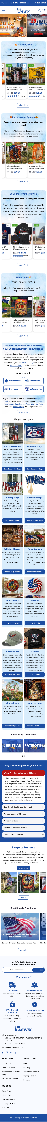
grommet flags (37, 404)
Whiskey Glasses (12, 549)
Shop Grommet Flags (35, 469)
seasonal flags (28, 362)
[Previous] (3, 746)
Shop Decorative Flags (12, 469)
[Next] (43, 746)
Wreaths (34, 600)
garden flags (14, 404)
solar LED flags (18, 407)
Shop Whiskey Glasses (12, 572)
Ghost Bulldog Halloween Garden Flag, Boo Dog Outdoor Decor (8, 323)
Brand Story (6, 1091)
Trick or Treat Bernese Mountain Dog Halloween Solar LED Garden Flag (31, 323)
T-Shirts (35, 651)
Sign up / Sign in (30, 1076)
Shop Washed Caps (12, 674)
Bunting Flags (12, 497)
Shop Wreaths (35, 623)
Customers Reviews (31, 1072)
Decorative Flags (12, 446)
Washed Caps (12, 651)
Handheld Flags (34, 497)
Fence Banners (35, 549)
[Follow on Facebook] (3, 1052)
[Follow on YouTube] (11, 1052)
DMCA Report (7, 1107)
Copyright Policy (8, 1103)
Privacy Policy (7, 1095)
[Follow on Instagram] (7, 1052)
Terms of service (8, 1099)
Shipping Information (10, 1078)
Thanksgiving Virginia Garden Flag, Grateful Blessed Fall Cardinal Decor (24, 169)
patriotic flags (16, 365)
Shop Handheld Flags (35, 520)
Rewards (27, 1080)
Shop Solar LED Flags (34, 726)
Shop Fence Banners (34, 572)
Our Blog (27, 1067)
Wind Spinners (12, 703)
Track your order (8, 1067)
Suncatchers (12, 600)
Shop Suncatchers (12, 623)
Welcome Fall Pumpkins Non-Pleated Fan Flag (38, 89)
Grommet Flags (34, 446)
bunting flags (24, 404)
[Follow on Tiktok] (16, 1052)
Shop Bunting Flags (12, 520)
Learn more (23, 868)
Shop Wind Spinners (12, 726)
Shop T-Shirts (35, 674)
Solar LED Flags (34, 703)
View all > (23, 897)
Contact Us (6, 1063)
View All (22, 105)
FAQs (25, 1063)
